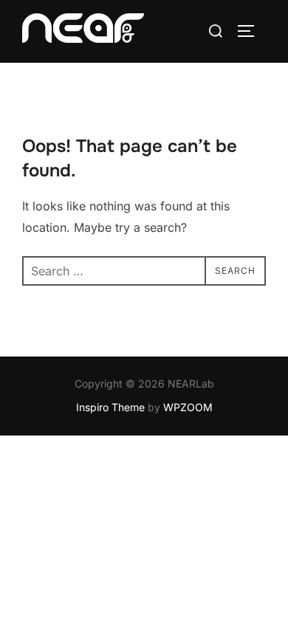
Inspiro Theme (110, 407)
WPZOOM (188, 407)
